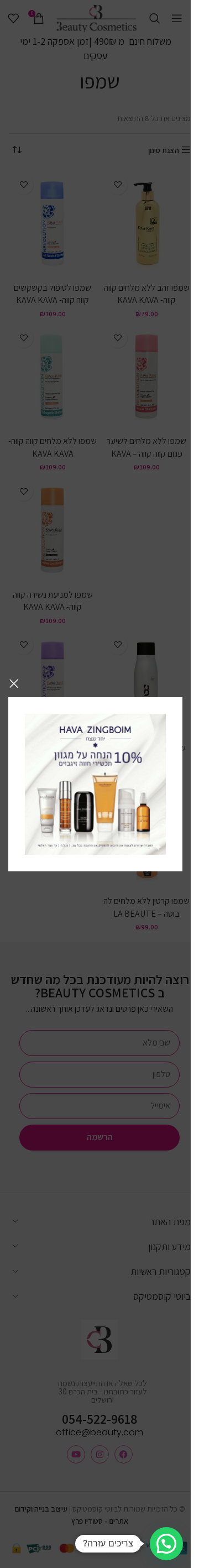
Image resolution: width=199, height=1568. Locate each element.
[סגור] (14, 683)
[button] (166, 1543)
